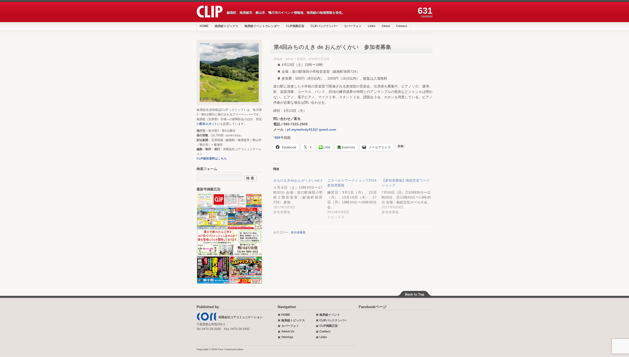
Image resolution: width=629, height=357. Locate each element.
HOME (204, 26)
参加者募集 (298, 232)
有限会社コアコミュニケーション (240, 317)
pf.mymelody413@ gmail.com (311, 129)
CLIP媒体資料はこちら (212, 158)
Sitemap (287, 337)
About (386, 26)
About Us (287, 331)
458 (277, 138)
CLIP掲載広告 (295, 26)
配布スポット (208, 124)
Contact (401, 26)
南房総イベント (329, 314)
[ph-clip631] (229, 72)
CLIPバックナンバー (324, 26)
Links (371, 26)
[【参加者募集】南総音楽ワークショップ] (409, 193)
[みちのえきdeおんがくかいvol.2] (300, 193)
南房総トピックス (226, 26)
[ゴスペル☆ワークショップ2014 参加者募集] (354, 196)
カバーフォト (353, 26)
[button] (205, 200)
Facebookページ (372, 307)
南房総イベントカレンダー (262, 26)
